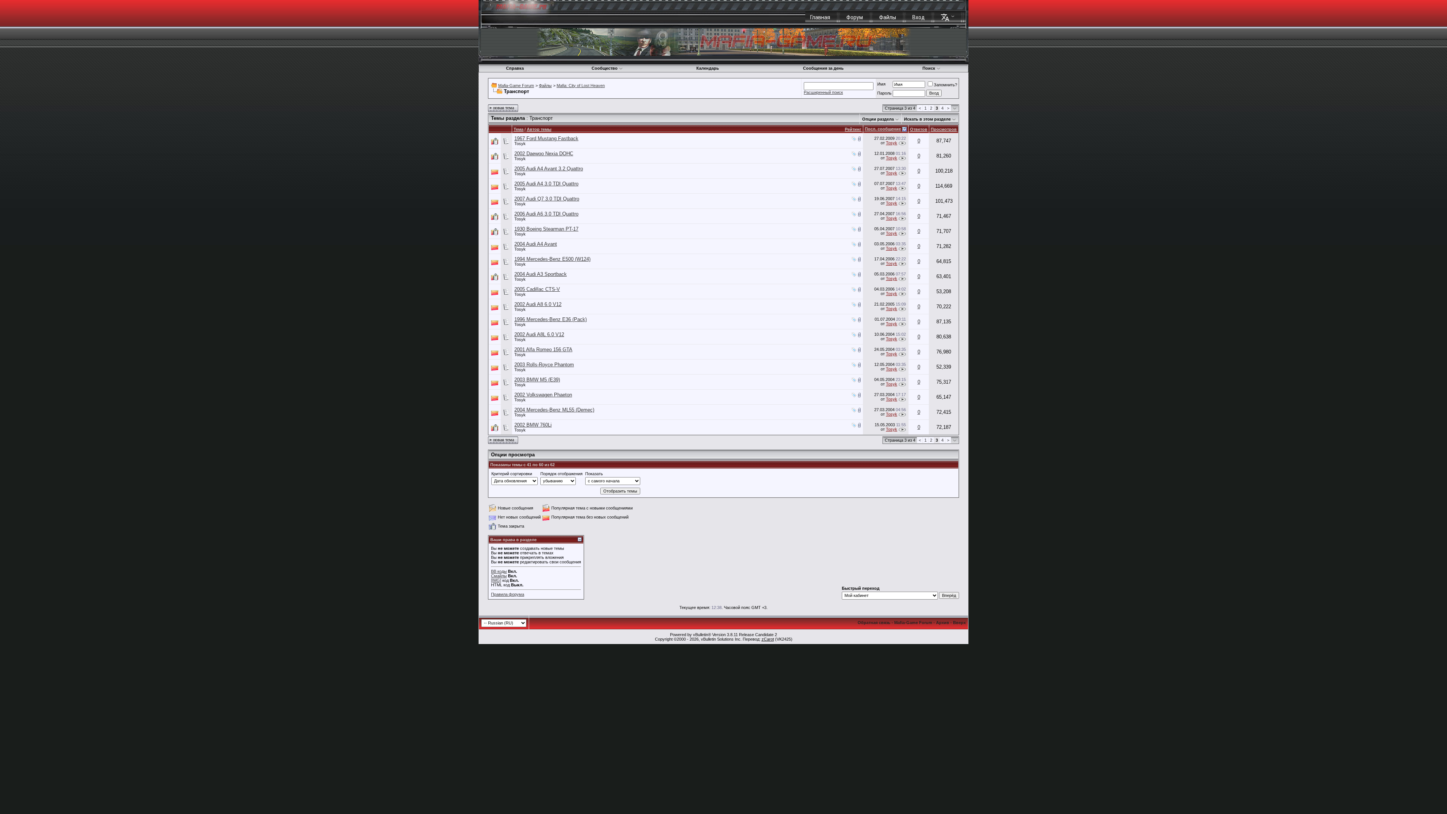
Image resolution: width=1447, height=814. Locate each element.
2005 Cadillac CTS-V (537, 289)
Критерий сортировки (511, 473)
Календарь (707, 68)
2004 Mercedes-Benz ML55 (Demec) (554, 410)
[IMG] (496, 580)
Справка (515, 68)
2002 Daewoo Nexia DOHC (543, 153)
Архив (942, 622)
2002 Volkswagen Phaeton (543, 395)
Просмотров (944, 129)
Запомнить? (945, 85)
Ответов (918, 129)
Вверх (959, 622)
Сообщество (605, 68)
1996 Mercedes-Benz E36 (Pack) (550, 319)
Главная (820, 17)
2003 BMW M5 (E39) (537, 380)
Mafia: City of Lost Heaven (581, 85)
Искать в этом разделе (927, 119)
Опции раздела (878, 119)
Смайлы (499, 576)
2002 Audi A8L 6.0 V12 (539, 334)
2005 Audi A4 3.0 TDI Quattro (546, 184)
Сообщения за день (823, 68)
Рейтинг (853, 129)
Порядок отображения (561, 473)
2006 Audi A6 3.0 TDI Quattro (546, 214)
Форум (854, 17)
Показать (594, 473)
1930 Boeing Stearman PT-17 (546, 229)
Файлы (887, 17)
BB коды (499, 571)
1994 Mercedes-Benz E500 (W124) (552, 259)
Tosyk (520, 143)
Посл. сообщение (883, 129)
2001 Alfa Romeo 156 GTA (543, 349)
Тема (518, 129)
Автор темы (539, 129)
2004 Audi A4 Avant (535, 244)
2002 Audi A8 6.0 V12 (537, 304)
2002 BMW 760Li (533, 425)
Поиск (928, 68)
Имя (881, 84)
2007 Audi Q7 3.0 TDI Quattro (546, 199)
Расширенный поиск (823, 92)
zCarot (768, 639)
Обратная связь (874, 622)
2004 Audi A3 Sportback (540, 274)
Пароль (884, 93)
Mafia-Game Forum (516, 85)
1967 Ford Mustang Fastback (546, 138)
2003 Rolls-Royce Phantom (544, 364)
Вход (918, 17)
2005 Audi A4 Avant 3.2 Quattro (548, 168)
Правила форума (507, 594)
